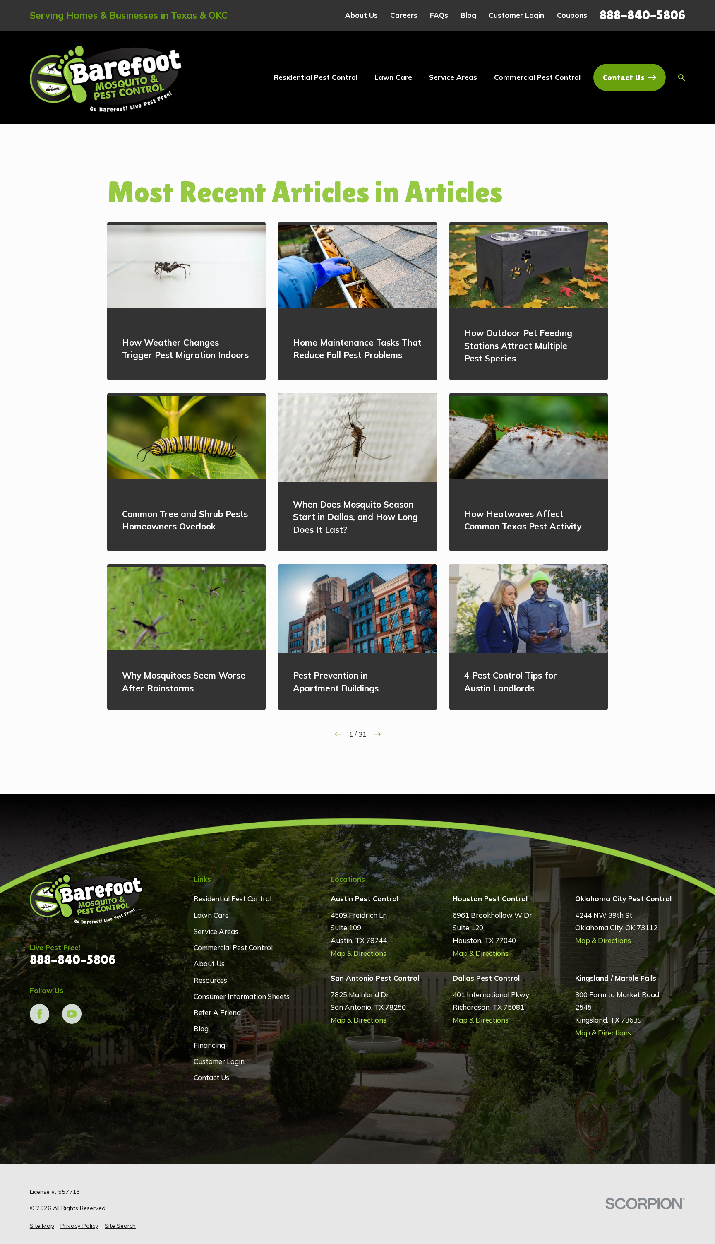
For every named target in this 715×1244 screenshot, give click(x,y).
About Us (361, 15)
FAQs (439, 15)
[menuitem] (42, 1226)
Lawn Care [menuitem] (393, 77)
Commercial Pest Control (233, 947)
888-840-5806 (642, 15)
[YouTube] (72, 1014)
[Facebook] (40, 1014)
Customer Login (516, 15)
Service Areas (216, 931)
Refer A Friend (217, 1012)
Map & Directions (358, 953)
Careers (403, 15)
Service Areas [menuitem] (453, 77)
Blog (468, 15)
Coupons (572, 15)
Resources (210, 980)
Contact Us (624, 77)
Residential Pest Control (232, 898)
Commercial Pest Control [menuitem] (537, 77)
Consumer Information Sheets (242, 996)
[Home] (106, 77)
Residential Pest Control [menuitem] (316, 77)
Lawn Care (211, 915)
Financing (209, 1045)
